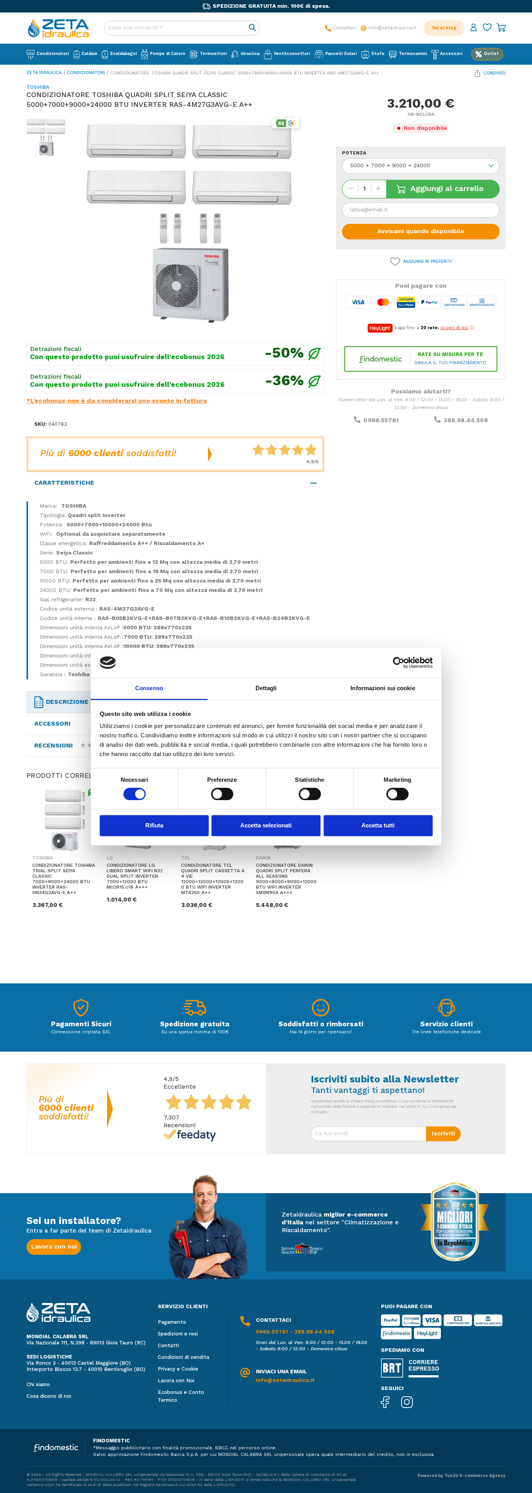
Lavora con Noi (176, 1380)
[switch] (222, 794)
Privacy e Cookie (178, 1369)
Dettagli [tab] (266, 688)
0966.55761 (381, 421)
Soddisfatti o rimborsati (320, 1024)
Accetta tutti (378, 825)
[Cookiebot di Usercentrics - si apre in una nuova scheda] (399, 662)
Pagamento (172, 1322)
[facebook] (391, 1403)
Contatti (168, 1345)
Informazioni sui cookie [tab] (383, 688)
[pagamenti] (81, 1009)
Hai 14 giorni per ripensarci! (321, 1032)
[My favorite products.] (487, 28)
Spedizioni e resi (178, 1334)
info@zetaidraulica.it (285, 1380)
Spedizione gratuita (194, 1024)
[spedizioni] (194, 1009)
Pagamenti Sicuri (81, 1024)
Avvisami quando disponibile (420, 231)
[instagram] (413, 1403)
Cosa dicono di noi (48, 1396)
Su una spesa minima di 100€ (195, 1032)
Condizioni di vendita (183, 1357)
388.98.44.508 (466, 421)
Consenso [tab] (149, 688)
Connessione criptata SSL (81, 1032)
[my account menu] (473, 28)
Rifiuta (154, 825)
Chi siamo (38, 1384)
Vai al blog (444, 28)
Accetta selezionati (266, 825)
